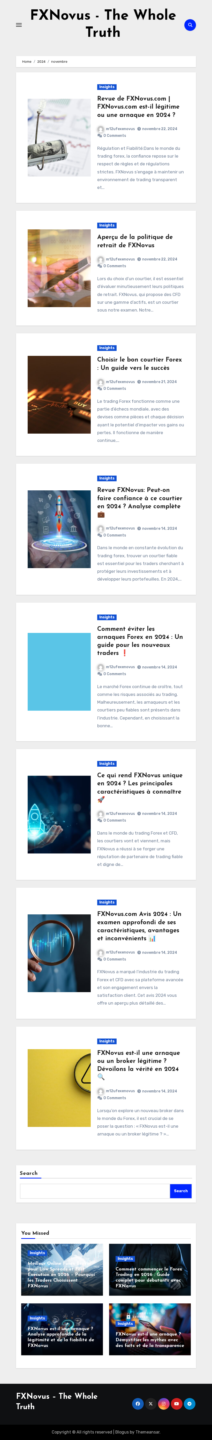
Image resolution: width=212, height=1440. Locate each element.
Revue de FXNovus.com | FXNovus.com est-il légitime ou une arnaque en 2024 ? (138, 107)
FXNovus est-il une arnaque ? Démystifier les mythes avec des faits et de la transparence (150, 1340)
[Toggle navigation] (19, 25)
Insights (107, 87)
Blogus (122, 1432)
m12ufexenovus (120, 129)
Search (29, 1173)
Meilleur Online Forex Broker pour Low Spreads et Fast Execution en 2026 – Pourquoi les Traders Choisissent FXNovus (61, 1274)
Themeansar (147, 1432)
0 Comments (114, 135)
